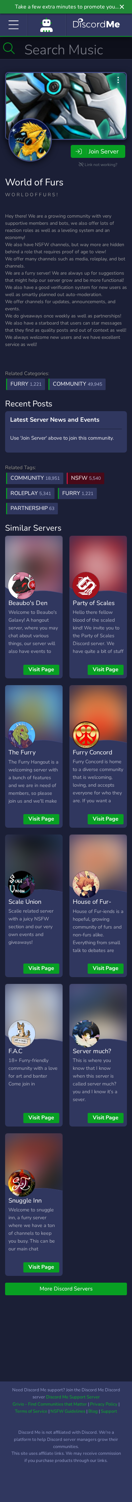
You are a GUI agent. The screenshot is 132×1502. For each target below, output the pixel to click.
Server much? (92, 1051)
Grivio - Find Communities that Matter (50, 1404)
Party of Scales (94, 603)
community (35, 478)
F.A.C (15, 1051)
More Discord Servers (66, 1289)
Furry (26, 384)
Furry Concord (92, 752)
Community (77, 384)
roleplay (30, 493)
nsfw (86, 478)
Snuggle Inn (25, 1200)
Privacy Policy (103, 1404)
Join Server (103, 151)
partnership (32, 508)
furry (77, 493)
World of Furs (34, 182)
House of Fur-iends (92, 906)
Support (109, 1411)
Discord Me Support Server (73, 1397)
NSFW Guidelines (67, 1411)
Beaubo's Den (27, 603)
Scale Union (24, 901)
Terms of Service (31, 1411)
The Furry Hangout (22, 757)
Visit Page (41, 669)
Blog (93, 1411)
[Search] (9, 48)
